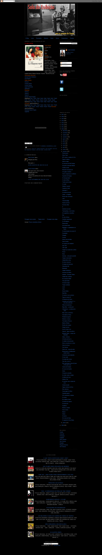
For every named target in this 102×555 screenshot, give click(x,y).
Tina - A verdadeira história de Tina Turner (56, 491)
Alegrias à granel (66, 186)
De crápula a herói (66, 399)
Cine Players (28, 78)
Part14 (45, 100)
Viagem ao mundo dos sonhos (69, 249)
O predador (64, 233)
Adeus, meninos (66, 337)
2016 (62, 116)
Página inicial (41, 219)
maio (64, 145)
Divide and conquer (66, 325)
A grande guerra (66, 393)
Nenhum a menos (66, 319)
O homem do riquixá (67, 401)
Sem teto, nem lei (66, 361)
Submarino (27, 88)
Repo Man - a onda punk (68, 307)
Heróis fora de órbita (67, 239)
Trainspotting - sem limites (68, 211)
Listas (32, 38)
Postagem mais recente (30, 219)
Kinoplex (62, 443)
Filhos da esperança (67, 305)
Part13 (41, 100)
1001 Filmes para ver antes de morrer (56, 466)
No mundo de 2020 (66, 278)
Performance (65, 153)
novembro (65, 132)
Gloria (63, 371)
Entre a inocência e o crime (68, 343)
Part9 (26, 100)
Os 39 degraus (65, 221)
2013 (62, 122)
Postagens (64, 63)
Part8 (55, 98)
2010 (62, 129)
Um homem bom (66, 225)
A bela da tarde (65, 385)
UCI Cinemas (63, 446)
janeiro (64, 422)
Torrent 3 (27, 95)
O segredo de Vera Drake (68, 420)
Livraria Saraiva (28, 85)
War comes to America (67, 312)
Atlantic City (65, 379)
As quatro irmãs (56, 532)
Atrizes (57, 38)
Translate (56, 545)
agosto (64, 139)
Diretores (46, 38)
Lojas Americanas (29, 86)
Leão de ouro (39, 149)
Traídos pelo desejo (66, 182)
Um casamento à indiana (68, 395)
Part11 (33, 100)
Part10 (29, 100)
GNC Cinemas (63, 439)
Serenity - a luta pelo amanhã (69, 256)
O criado (64, 184)
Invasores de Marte (66, 272)
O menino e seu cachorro (68, 295)
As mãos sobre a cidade (68, 375)
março (64, 149)
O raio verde (29, 43)
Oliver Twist (65, 155)
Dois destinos (65, 389)
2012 (62, 124)
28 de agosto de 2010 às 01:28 (38, 165)
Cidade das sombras (67, 276)
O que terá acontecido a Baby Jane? (56, 458)
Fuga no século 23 (66, 297)
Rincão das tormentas (67, 196)
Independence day (66, 260)
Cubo (63, 289)
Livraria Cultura (28, 83)
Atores (51, 38)
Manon (63, 411)
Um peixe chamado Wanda (68, 165)
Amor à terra (65, 409)
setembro (65, 136)
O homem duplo (66, 282)
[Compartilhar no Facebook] (30, 143)
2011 (62, 126)
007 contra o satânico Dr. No (68, 157)
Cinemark (62, 434)
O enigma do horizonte (67, 264)
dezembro (65, 130)
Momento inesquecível (67, 169)
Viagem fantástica (66, 270)
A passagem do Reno (67, 391)
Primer (63, 251)
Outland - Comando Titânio (68, 274)
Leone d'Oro (47, 149)
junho (64, 143)
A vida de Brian (65, 180)
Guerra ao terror (66, 202)
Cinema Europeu (40, 148)
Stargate (64, 235)
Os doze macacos (66, 262)
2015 (62, 118)
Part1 (31, 98)
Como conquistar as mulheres (69, 173)
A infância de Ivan (66, 377)
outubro (64, 134)
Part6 (48, 98)
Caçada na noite (66, 188)
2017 (62, 114)
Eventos (72, 38)
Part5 (45, 98)
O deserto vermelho (66, 373)
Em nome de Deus (66, 418)
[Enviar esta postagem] (26, 147)
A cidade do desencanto (67, 341)
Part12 (37, 100)
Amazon (27, 81)
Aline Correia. (31, 157)
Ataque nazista (65, 327)
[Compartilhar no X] (28, 143)
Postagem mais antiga (52, 219)
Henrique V (64, 190)
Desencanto (65, 223)
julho (64, 141)
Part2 (35, 98)
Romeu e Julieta (66, 407)
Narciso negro (65, 161)
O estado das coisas (67, 359)
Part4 (41, 98)
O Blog (27, 38)
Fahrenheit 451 (65, 266)
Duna (63, 253)
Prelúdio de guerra (66, 316)
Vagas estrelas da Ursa (67, 387)
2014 (62, 120)
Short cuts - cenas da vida (68, 349)
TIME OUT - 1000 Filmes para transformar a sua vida (55, 474)
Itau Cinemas (63, 441)
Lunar (63, 287)
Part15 (49, 100)
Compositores (64, 38)
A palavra (64, 405)
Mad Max (64, 293)
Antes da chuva (66, 345)
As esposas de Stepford (67, 243)
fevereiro (65, 151)
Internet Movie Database (30, 77)
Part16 (53, 100)
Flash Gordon (65, 241)
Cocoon (64, 237)
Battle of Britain (65, 323)
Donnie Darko (65, 291)
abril (64, 147)
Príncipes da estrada (56, 483)
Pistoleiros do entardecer (55, 507)
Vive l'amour (65, 347)
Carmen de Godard (66, 366)
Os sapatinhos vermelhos (68, 213)
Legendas (27, 111)
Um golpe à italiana (66, 171)
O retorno (64, 416)
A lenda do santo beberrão (68, 355)
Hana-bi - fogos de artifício (68, 331)
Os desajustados (66, 178)
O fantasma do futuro (67, 299)
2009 (62, 425)
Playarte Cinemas (64, 444)
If (62, 206)
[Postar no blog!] (27, 143)
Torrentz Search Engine (30, 96)
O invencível (65, 403)
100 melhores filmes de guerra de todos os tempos (56, 516)
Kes (63, 215)
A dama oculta (65, 167)
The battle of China (66, 314)
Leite (63, 198)
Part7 (52, 98)
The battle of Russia (67, 321)
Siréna (63, 414)
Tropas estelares (66, 284)
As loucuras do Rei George (68, 163)
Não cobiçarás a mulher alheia (55, 524)
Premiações (39, 38)
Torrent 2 (27, 93)
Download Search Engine (30, 110)
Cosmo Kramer (31, 168)
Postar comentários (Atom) (35, 222)
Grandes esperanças (67, 219)
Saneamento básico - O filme (56, 499)
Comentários (65, 65)
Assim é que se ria (66, 329)
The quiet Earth (65, 280)
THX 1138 (64, 247)
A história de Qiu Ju (66, 339)
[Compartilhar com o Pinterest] (31, 143)
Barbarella (64, 268)
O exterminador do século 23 (69, 231)
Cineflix (61, 432)
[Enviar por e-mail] (25, 143)
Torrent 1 (27, 91)
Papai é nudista (65, 159)
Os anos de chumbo (67, 369)
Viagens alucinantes (67, 258)
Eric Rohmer (49, 148)
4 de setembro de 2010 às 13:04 (38, 179)
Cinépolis (62, 437)
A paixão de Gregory (67, 175)
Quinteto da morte (66, 209)
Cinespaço (62, 435)
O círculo (64, 397)
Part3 (38, 98)
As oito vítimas (65, 217)
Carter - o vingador (66, 194)
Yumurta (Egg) (65, 200)
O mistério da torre (66, 192)
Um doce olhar (65, 204)
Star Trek (64, 245)
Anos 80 (34, 148)
